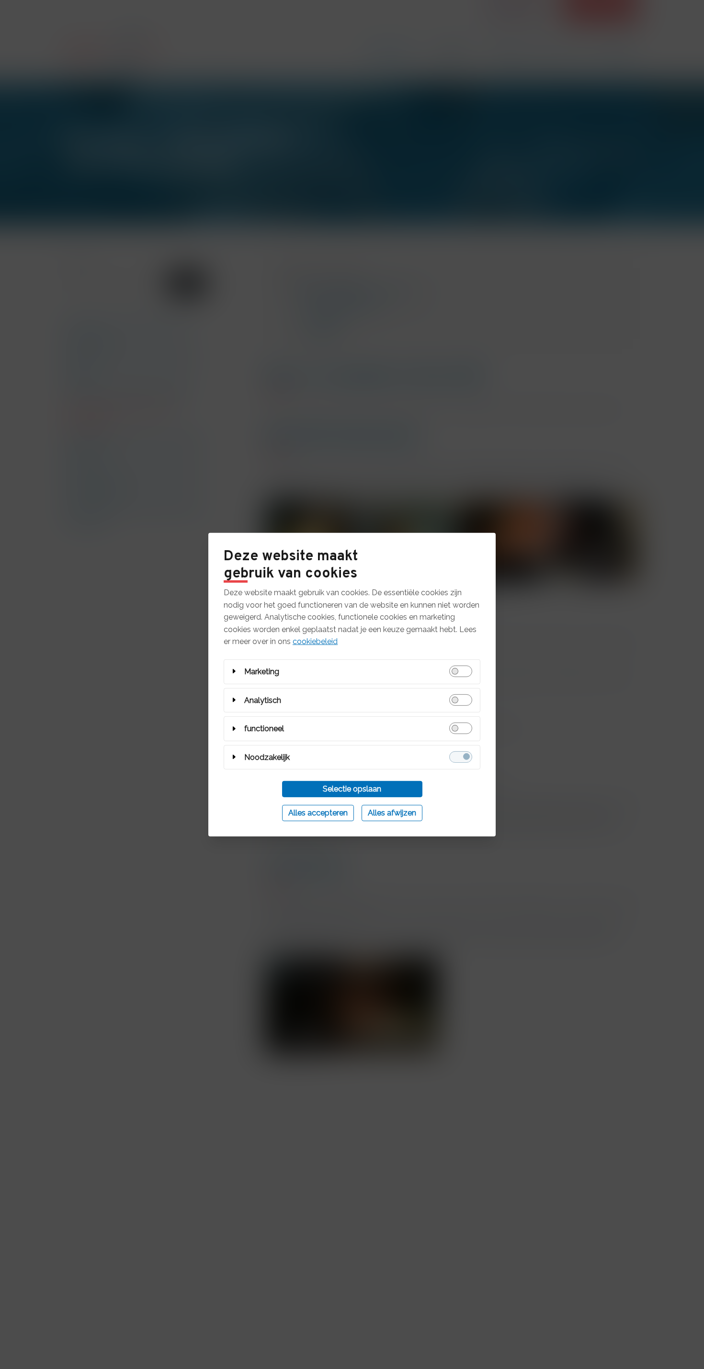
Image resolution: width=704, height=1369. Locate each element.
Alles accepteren (318, 812)
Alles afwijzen (392, 812)
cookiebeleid (315, 641)
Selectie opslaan (352, 788)
